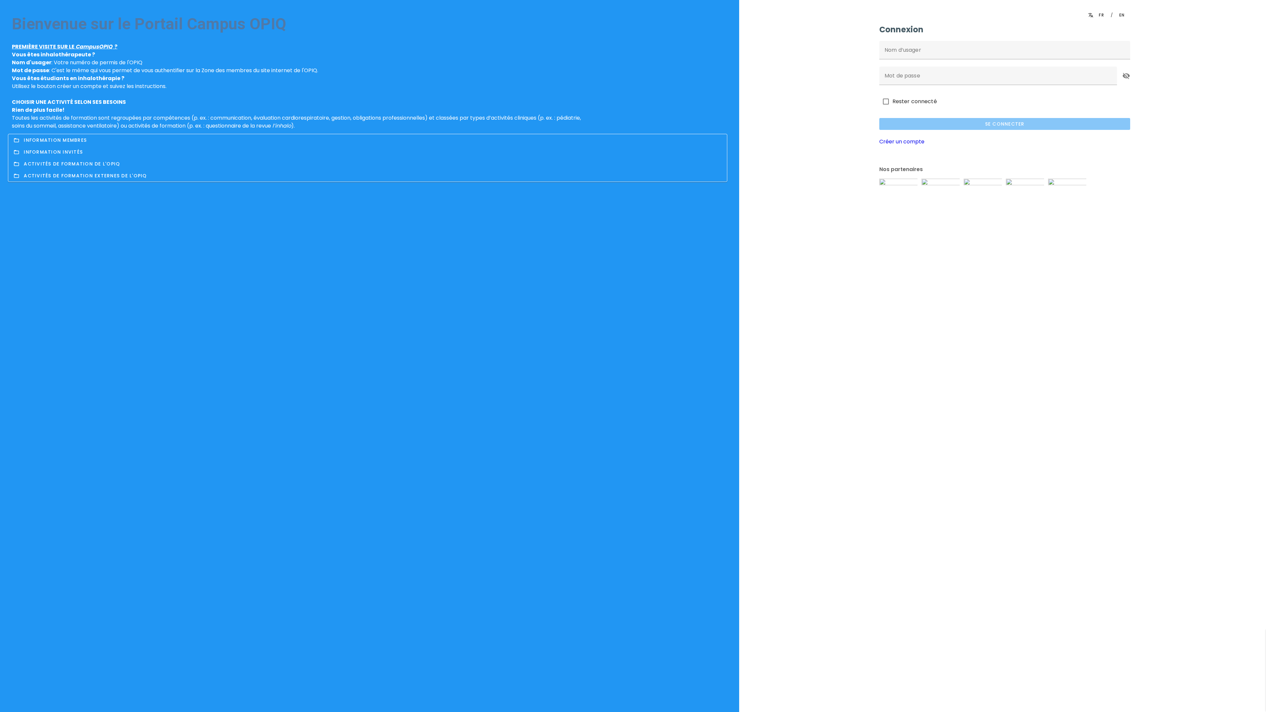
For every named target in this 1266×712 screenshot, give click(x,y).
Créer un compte (901, 141)
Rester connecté (914, 101)
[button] (1126, 76)
